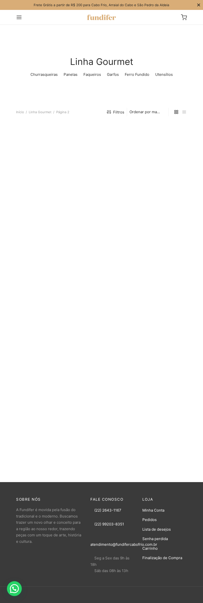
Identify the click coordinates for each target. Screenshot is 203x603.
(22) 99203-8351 (108, 524)
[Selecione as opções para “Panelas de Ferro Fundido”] (101, 326)
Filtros (118, 112)
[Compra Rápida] (53, 162)
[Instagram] (106, 597)
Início (20, 112)
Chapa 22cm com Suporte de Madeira (41, 266)
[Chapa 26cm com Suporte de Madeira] (101, 232)
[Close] (199, 5)
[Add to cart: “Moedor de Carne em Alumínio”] (101, 402)
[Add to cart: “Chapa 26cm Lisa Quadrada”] (161, 326)
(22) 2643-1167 (107, 510)
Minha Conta (153, 510)
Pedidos (149, 519)
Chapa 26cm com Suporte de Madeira (101, 266)
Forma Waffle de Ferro (35, 179)
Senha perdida (155, 538)
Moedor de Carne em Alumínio (94, 421)
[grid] (176, 112)
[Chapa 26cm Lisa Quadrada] (161, 312)
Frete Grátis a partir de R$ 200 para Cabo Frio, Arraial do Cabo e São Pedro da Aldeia (101, 5)
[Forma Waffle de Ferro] (42, 148)
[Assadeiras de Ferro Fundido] (42, 312)
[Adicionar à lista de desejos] (30, 162)
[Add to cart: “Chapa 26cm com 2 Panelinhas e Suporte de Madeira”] (161, 162)
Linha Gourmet (40, 112)
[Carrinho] (184, 17)
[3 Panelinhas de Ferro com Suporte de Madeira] (161, 232)
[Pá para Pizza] (161, 388)
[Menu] (19, 17)
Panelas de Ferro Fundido (98, 344)
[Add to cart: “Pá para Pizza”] (161, 402)
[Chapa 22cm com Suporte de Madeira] (42, 232)
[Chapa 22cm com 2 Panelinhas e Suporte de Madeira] (101, 148)
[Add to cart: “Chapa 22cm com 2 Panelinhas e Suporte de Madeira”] (101, 162)
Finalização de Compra (162, 557)
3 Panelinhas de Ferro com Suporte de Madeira (158, 266)
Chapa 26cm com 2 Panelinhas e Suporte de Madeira (156, 184)
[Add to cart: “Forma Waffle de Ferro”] (42, 162)
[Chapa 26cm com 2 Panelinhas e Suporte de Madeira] (161, 148)
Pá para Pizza (146, 419)
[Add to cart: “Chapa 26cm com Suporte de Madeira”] (101, 246)
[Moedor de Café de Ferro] (42, 388)
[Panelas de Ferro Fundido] (101, 312)
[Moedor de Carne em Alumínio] (101, 388)
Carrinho (150, 548)
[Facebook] (96, 597)
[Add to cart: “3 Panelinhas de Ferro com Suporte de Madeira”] (161, 246)
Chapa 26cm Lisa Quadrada (158, 344)
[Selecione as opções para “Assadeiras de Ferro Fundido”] (42, 326)
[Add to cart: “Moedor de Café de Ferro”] (42, 402)
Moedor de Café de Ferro (38, 419)
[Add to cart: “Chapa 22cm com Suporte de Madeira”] (42, 246)
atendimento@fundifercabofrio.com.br (123, 544)
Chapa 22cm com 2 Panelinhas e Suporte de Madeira (97, 184)
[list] (184, 112)
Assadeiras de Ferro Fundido (41, 344)
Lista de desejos (156, 529)
